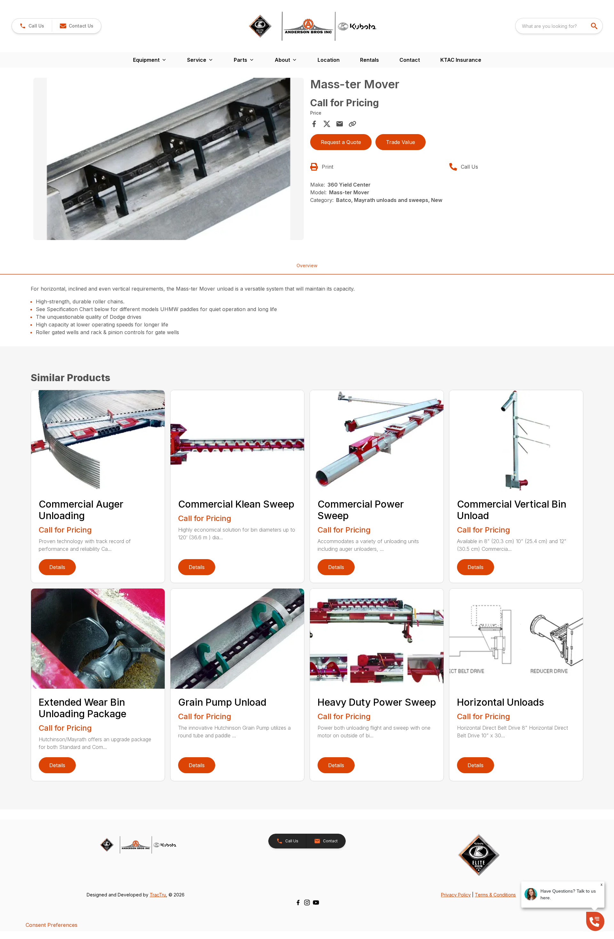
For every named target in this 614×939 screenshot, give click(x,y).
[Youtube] (316, 902)
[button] (32, 26)
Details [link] (57, 567)
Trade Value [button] (400, 142)
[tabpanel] (168, 160)
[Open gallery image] (168, 159)
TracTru (158, 894)
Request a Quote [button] (341, 142)
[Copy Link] (352, 124)
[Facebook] (298, 902)
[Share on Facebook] (314, 124)
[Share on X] (327, 124)
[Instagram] (307, 902)
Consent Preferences (51, 925)
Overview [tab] (307, 265)
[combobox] (559, 26)
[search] (594, 26)
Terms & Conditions (495, 894)
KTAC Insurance (460, 60)
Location (329, 60)
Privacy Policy (456, 894)
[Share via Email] (339, 124)
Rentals (369, 60)
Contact (409, 60)
